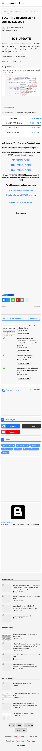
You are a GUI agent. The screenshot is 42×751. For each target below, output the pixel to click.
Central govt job (9, 445)
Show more (34, 318)
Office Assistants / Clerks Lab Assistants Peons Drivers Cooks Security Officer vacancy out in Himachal (27, 341)
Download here (8, 107)
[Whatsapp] (13, 300)
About (19, 725)
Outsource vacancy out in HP (22, 616)
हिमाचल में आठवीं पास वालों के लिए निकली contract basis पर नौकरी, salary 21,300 (27, 370)
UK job (6, 453)
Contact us (28, 725)
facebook (12, 426)
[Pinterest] (18, 300)
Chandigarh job (23, 445)
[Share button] (27, 300)
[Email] (22, 300)
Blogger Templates (26, 736)
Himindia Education (19, 3)
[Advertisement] (21, 479)
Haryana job (8, 449)
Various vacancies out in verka (23, 714)
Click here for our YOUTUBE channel (20, 195)
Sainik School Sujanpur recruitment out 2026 (24, 357)
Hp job (9, 11)
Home (4, 11)
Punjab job (34, 449)
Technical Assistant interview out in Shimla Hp (27, 327)
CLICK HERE (35, 119)
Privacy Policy (21, 730)
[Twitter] (8, 300)
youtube (12, 432)
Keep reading (24, 333)
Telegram (31, 426)
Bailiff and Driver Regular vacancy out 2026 (26, 695)
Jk (26, 449)
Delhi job (36, 445)
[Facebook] (4, 300)
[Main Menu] (2, 3)
